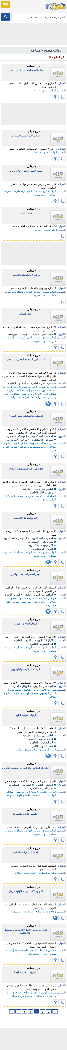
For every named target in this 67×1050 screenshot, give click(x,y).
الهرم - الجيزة (12, 594)
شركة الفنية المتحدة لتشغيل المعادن (25, 70)
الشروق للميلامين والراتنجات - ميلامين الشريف (25, 768)
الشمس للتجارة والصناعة (25, 813)
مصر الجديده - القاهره (42, 788)
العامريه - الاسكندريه (20, 784)
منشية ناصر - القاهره (42, 383)
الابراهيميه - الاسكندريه (41, 545)
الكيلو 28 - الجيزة (44, 640)
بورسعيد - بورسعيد (18, 334)
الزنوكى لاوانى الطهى (26, 715)
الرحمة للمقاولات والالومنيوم (25, 669)
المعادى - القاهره (17, 383)
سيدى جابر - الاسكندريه (41, 541)
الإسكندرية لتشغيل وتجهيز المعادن (26, 415)
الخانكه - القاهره (45, 784)
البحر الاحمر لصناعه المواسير (25, 574)
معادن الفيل (26, 213)
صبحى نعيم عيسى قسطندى (26, 135)
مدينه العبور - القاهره (42, 746)
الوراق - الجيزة (21, 686)
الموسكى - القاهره (17, 436)
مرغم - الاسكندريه (17, 439)
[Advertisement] (33, 1039)
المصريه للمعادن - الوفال (25, 972)
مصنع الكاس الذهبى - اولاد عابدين (25, 170)
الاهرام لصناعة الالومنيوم (25, 518)
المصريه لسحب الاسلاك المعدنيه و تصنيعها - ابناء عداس (25, 931)
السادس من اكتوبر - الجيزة (39, 594)
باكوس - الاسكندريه (43, 549)
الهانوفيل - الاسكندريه (15, 538)
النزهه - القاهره (22, 640)
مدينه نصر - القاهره (43, 334)
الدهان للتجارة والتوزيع (26, 623)
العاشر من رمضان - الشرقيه (38, 489)
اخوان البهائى (26, 313)
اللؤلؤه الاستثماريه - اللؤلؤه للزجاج (26, 891)
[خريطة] (55, 97)
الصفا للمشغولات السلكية (26, 852)
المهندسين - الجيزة (43, 686)
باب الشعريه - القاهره (42, 644)
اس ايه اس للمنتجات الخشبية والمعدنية (25, 359)
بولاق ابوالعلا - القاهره (42, 492)
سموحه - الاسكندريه (42, 439)
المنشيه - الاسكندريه (42, 436)
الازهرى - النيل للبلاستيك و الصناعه (26, 468)
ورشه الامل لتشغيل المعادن (26, 275)
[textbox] (38, 17)
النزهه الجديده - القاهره (41, 739)
